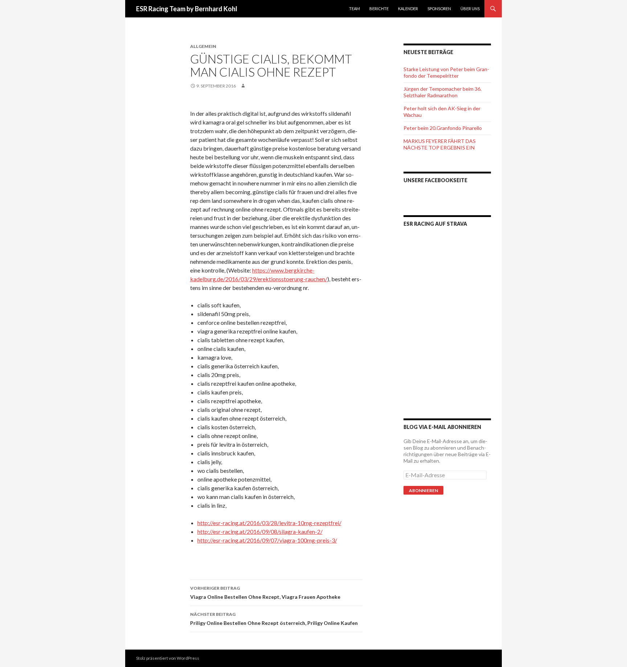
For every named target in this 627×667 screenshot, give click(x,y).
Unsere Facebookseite (435, 180)
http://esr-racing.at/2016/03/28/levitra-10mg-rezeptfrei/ (269, 522)
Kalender (408, 8)
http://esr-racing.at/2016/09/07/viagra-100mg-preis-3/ (267, 540)
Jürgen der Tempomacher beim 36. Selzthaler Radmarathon (442, 92)
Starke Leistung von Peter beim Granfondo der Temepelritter (446, 72)
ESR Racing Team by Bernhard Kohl (186, 9)
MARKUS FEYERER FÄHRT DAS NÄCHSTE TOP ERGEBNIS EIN (439, 144)
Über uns (470, 8)
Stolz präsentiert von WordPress (167, 658)
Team (354, 8)
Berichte (379, 8)
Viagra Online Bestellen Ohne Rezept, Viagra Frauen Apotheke (265, 592)
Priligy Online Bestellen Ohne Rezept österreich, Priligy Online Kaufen (274, 618)
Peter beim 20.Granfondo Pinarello (442, 128)
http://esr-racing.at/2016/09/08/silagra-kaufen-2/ (260, 531)
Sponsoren (439, 8)
